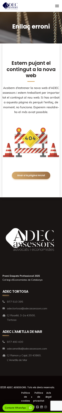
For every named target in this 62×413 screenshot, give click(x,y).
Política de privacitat (38, 396)
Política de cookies (25, 396)
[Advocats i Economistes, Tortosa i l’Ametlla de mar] (10, 5)
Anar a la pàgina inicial (31, 175)
